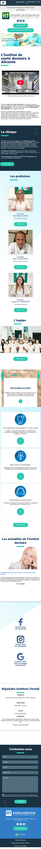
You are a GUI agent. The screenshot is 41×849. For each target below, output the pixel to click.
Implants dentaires (20, 465)
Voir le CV (20, 224)
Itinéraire (21, 2)
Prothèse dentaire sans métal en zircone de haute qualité (18, 573)
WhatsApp (21, 10)
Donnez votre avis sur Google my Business (20, 663)
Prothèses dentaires (20, 500)
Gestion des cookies (20, 846)
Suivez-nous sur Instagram (20, 645)
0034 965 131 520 (34, 2)
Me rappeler (20, 25)
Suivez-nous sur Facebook (20, 628)
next (39, 375)
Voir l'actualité (20, 584)
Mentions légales (20, 840)
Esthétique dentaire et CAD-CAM (20, 428)
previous (2, 375)
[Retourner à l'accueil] (20, 19)
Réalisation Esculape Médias (20, 843)
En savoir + (7, 164)
